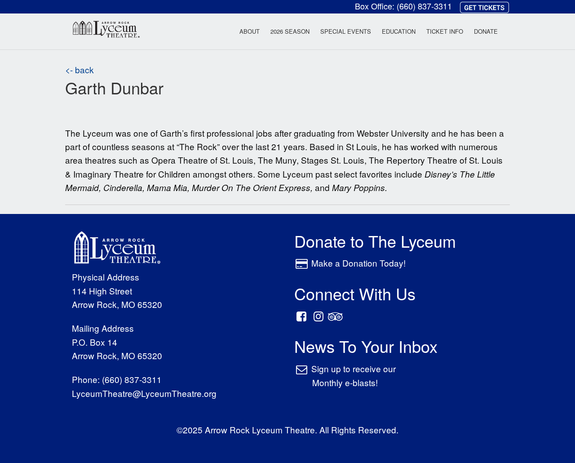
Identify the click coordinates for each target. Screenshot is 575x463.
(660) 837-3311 (424, 6)
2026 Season (290, 31)
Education (399, 31)
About (249, 31)
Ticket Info (444, 31)
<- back (79, 69)
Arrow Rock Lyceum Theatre (106, 31)
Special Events (345, 31)
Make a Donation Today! (358, 263)
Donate (486, 31)
